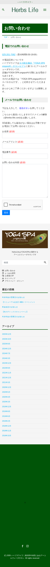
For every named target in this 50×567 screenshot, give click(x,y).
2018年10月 (6, 436)
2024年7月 (6, 353)
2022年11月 (6, 373)
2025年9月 (6, 344)
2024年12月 (6, 349)
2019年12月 (6, 407)
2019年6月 (6, 416)
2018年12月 (6, 426)
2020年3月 (6, 402)
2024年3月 (6, 358)
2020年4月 (6, 397)
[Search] (45, 262)
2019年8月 (6, 411)
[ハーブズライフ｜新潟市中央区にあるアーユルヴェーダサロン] (25, 9)
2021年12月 (6, 378)
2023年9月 (6, 368)
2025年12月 (6, 334)
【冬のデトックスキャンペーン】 (15, 312)
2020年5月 (6, 392)
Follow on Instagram (27, 507)
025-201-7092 (8, 54)
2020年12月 (6, 387)
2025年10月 (6, 339)
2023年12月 (6, 363)
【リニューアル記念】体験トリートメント (18, 302)
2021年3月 (6, 382)
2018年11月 (6, 431)
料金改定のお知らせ (10, 307)
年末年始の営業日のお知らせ (13, 297)
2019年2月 (6, 421)
